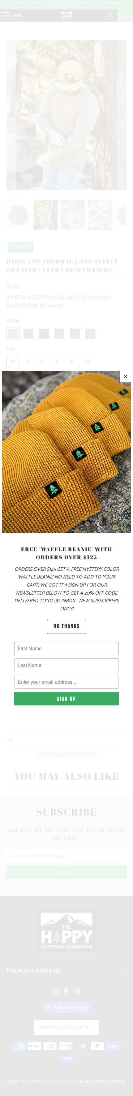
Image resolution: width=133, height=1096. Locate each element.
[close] (125, 376)
